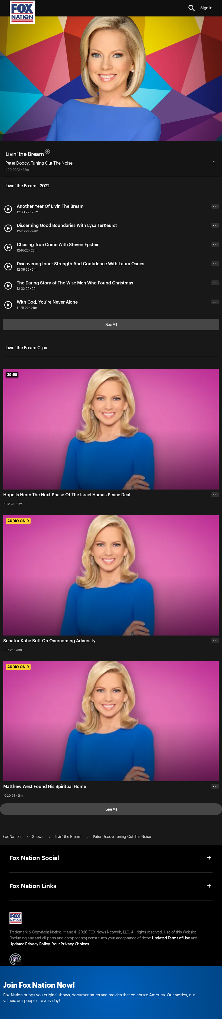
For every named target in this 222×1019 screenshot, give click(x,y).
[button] (191, 8)
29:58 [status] (12, 374)
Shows (37, 837)
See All (111, 324)
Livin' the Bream (24, 154)
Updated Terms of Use (171, 938)
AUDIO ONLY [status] (18, 521)
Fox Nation (12, 837)
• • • (215, 206)
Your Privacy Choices (70, 944)
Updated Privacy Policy (29, 944)
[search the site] (191, 8)
